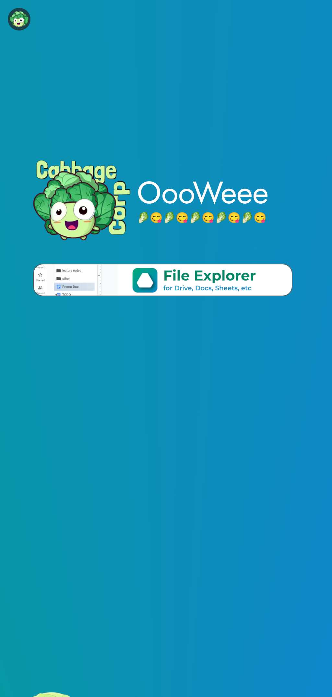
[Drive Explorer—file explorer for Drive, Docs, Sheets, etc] (162, 280)
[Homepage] (19, 19)
